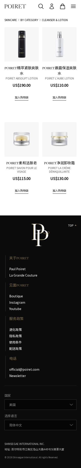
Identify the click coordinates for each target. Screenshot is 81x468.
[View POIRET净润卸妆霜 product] (59, 139)
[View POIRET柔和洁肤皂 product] (21, 139)
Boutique (16, 296)
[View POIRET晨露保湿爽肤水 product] (59, 44)
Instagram (17, 302)
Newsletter (17, 375)
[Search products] (41, 6)
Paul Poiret (17, 269)
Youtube (15, 308)
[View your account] (52, 6)
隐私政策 (15, 336)
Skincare (10, 20)
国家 (7, 395)
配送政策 (15, 348)
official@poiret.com (24, 369)
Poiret (15, 6)
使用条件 (15, 342)
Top (71, 225)
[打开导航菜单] (73, 6)
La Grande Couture (23, 275)
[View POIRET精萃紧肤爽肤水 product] (21, 44)
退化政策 (15, 329)
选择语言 (10, 415)
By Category (29, 20)
